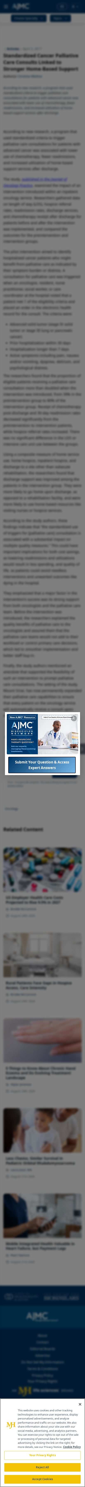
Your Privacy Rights (42, 1455)
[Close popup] (74, 718)
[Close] (80, 1404)
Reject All (42, 1467)
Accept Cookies (42, 1479)
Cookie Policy (72, 1447)
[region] (42, 1442)
